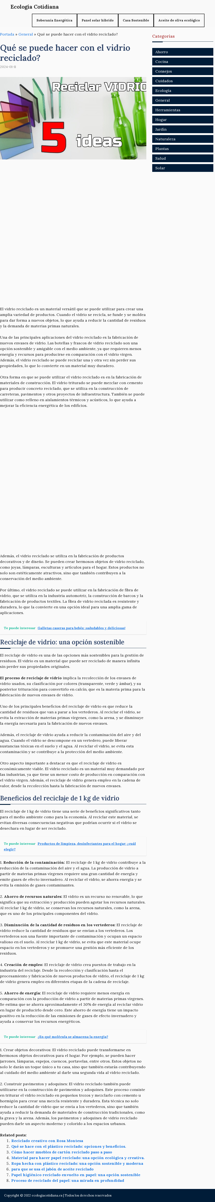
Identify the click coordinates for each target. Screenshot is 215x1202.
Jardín (160, 129)
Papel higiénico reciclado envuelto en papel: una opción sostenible (75, 1174)
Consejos (163, 71)
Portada (7, 34)
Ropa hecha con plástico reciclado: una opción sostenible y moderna (77, 1163)
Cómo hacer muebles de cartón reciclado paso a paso (61, 1152)
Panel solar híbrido (98, 20)
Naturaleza (165, 139)
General (25, 34)
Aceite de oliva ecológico (179, 20)
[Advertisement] (73, 196)
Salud (160, 158)
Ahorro (161, 51)
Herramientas (167, 109)
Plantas (162, 148)
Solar (160, 168)
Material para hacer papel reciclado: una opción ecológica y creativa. (77, 1157)
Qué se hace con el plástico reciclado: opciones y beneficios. (68, 1146)
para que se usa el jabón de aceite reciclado (52, 1169)
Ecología (163, 90)
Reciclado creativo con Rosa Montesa (47, 1140)
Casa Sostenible (136, 20)
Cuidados (164, 80)
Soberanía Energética (54, 20)
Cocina (161, 61)
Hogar (161, 119)
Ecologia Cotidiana (34, 6)
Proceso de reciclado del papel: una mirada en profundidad (67, 1180)
